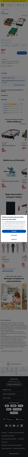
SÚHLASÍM (14, 231)
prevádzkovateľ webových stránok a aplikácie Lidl (15, 221)
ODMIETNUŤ (14, 239)
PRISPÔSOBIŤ (14, 235)
